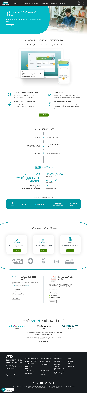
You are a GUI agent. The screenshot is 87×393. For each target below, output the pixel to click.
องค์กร (33, 19)
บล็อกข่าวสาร (71, 365)
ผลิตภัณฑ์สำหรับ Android (30, 365)
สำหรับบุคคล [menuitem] (15, 3)
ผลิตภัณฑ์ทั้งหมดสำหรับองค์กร (45, 362)
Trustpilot (14, 277)
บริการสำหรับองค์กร (44, 364)
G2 (56, 289)
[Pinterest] (49, 383)
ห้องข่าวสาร (70, 361)
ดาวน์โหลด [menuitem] (35, 3)
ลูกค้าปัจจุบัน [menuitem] (45, 3)
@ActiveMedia (12, 368)
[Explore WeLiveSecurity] (70, 326)
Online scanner (28, 366)
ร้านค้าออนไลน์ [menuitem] (53, 3)
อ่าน (51, 289)
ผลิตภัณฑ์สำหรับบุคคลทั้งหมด (31, 358)
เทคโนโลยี (70, 363)
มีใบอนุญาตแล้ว (28, 375)
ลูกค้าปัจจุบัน (56, 366)
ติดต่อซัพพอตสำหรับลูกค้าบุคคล (59, 369)
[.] (41, 383)
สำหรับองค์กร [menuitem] (25, 3)
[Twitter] (37, 383)
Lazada (26, 368)
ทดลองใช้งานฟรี (28, 373)
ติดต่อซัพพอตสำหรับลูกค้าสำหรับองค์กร (59, 371)
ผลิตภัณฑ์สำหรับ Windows (31, 360)
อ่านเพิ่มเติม (10, 25)
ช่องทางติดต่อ (9, 369)
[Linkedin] (46, 383)
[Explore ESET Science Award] (43, 326)
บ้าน (30, 19)
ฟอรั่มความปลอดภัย (58, 373)
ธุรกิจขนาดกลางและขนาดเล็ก (46, 358)
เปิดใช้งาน (62, 3)
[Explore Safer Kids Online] (17, 326)
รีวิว (14, 285)
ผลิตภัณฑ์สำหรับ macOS (30, 361)
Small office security (29, 363)
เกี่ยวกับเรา (70, 358)
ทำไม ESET (70, 360)
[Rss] (53, 383)
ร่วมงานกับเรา (71, 366)
